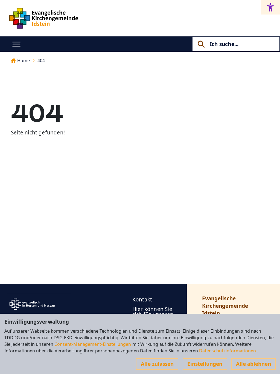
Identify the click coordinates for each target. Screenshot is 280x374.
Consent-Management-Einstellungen (93, 344)
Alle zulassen (157, 363)
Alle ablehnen (253, 363)
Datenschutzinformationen (228, 351)
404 (41, 60)
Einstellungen (204, 363)
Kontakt (142, 299)
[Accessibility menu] (270, 7)
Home (23, 60)
